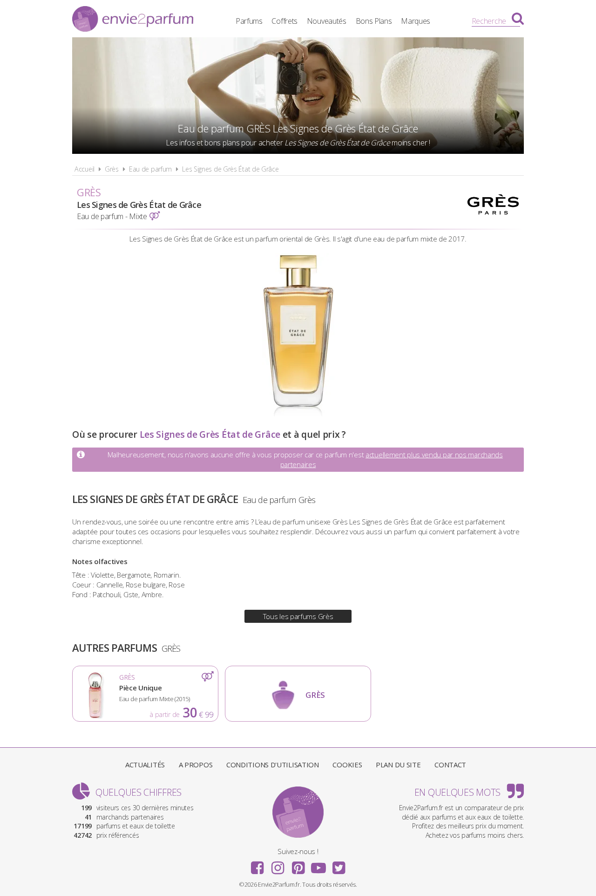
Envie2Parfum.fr (132, 20)
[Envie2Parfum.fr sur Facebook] (257, 864)
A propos (196, 764)
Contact (450, 764)
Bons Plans (374, 21)
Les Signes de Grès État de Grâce (230, 169)
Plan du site (398, 764)
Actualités (145, 764)
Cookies (347, 764)
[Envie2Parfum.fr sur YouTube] (318, 864)
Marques (415, 21)
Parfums (249, 21)
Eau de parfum (150, 169)
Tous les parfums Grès (298, 616)
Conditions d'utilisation (272, 764)
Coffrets (284, 21)
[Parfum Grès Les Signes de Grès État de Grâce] (298, 413)
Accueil (84, 169)
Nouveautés (326, 21)
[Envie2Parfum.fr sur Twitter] (338, 864)
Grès (112, 169)
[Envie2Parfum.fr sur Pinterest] (298, 864)
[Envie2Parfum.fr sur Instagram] (277, 864)
